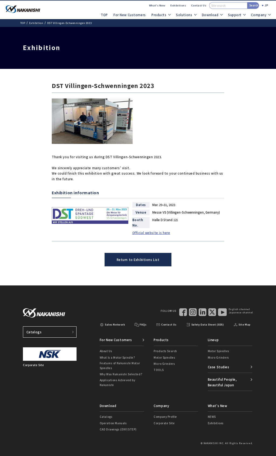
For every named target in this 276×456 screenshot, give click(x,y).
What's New (157, 5)
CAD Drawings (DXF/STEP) (118, 429)
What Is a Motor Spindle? (117, 357)
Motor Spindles (164, 357)
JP (266, 5)
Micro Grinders (164, 364)
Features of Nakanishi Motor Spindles (120, 365)
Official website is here (151, 233)
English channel (239, 309)
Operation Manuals (113, 423)
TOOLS (159, 370)
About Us (106, 351)
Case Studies (218, 367)
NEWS (212, 417)
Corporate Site (164, 423)
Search (253, 5)
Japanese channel (241, 312)
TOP (104, 15)
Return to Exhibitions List (138, 259)
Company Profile (165, 417)
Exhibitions (178, 5)
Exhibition (36, 23)
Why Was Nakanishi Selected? (121, 374)
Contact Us (198, 5)
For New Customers (129, 15)
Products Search (165, 351)
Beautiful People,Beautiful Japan (222, 382)
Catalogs (34, 332)
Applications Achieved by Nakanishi (117, 382)
